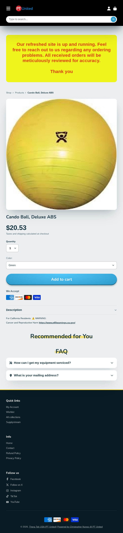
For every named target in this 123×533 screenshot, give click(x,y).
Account (109, 8)
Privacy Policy (13, 458)
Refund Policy (13, 453)
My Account (12, 407)
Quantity (11, 241)
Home (9, 443)
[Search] (113, 19)
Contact (10, 448)
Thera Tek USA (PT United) (43, 526)
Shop (8, 92)
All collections (13, 417)
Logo (24, 8)
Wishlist (10, 412)
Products (19, 92)
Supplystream (13, 422)
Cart (115, 8)
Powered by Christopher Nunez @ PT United (80, 526)
